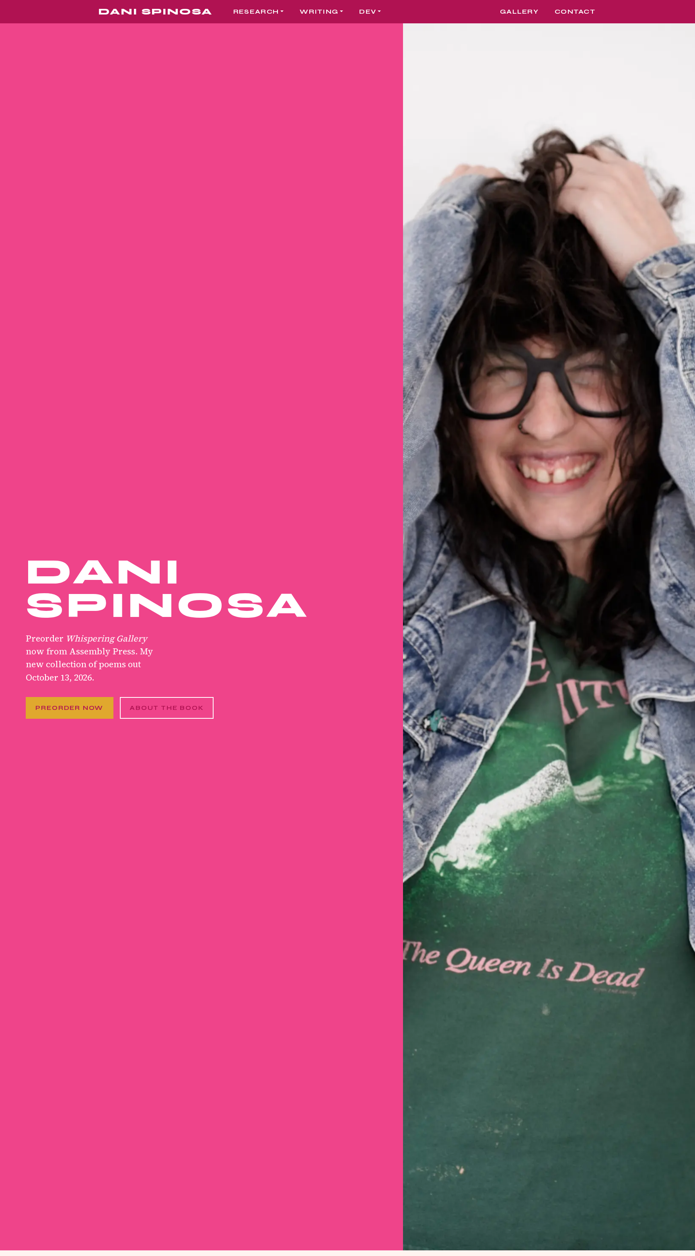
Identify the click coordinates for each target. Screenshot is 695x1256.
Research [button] (256, 11)
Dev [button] (367, 11)
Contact (575, 11)
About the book (167, 708)
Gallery (519, 11)
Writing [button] (319, 11)
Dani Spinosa (155, 11)
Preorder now (69, 708)
